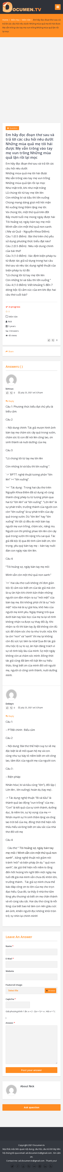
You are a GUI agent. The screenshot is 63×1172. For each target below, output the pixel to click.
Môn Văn (26, 19)
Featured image (14, 984)
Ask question (31, 1107)
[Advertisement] (31, 80)
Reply (11, 401)
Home (5, 19)
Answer (10, 1022)
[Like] (49, 340)
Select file (13, 990)
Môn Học (15, 19)
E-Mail (10, 958)
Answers (14, 330)
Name (9, 946)
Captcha (11, 999)
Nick (10, 321)
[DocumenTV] (21, 7)
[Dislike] (53, 340)
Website (10, 971)
